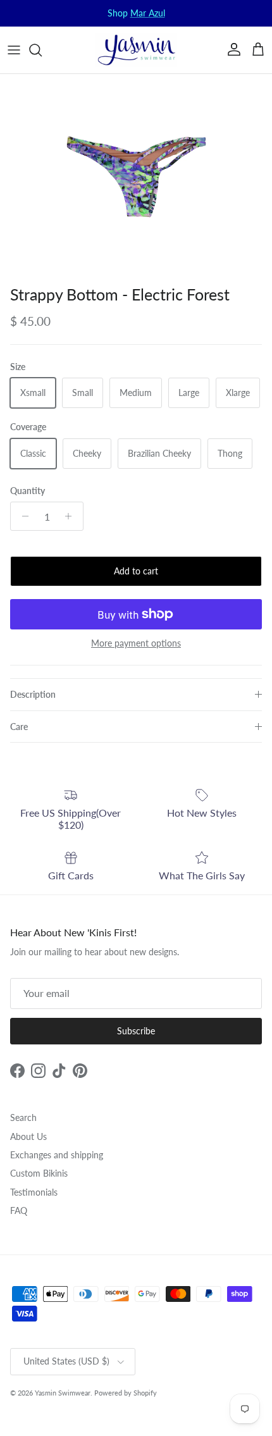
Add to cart (136, 571)
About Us (28, 1136)
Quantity (27, 490)
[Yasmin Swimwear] (136, 50)
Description (33, 694)
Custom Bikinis (39, 1173)
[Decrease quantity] (22, 516)
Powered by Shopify (125, 1393)
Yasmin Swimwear (62, 1393)
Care (19, 726)
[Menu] (14, 50)
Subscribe (136, 1030)
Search (23, 1117)
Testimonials (34, 1192)
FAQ (18, 1210)
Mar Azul (147, 13)
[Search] (42, 50)
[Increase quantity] (72, 516)
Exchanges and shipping (56, 1154)
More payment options (136, 643)
